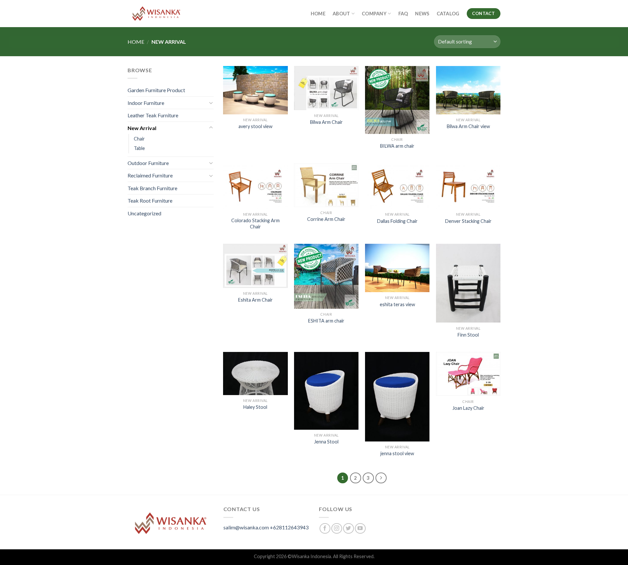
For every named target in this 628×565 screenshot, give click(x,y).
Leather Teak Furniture (153, 115)
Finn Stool (468, 335)
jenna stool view (397, 453)
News (422, 13)
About (341, 13)
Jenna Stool (326, 441)
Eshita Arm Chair (255, 300)
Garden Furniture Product (156, 90)
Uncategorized (144, 213)
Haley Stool (255, 407)
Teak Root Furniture (150, 200)
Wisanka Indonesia (311, 556)
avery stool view (255, 126)
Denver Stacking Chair (468, 221)
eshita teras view (397, 304)
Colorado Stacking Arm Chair (255, 223)
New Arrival (142, 128)
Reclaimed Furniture (150, 175)
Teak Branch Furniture (152, 188)
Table (139, 148)
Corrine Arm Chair (326, 219)
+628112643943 (289, 527)
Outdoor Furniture (148, 163)
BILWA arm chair (397, 146)
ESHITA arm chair (326, 321)
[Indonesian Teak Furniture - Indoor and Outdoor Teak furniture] (156, 13)
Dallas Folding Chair (397, 221)
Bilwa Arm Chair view (468, 126)
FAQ (403, 13)
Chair (139, 138)
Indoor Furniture (146, 103)
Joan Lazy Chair (468, 408)
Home (318, 13)
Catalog (448, 13)
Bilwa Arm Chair (326, 122)
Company (374, 13)
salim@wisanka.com (246, 527)
